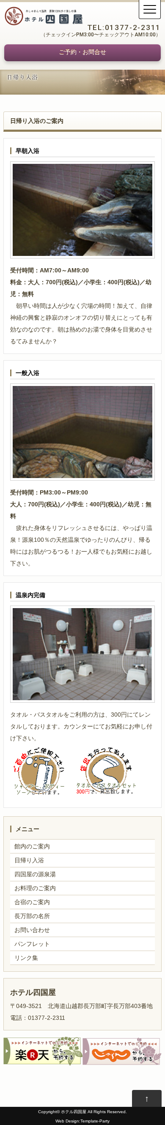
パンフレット (32, 943)
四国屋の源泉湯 (35, 874)
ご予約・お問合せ (82, 52)
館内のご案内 (32, 846)
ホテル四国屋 (73, 1111)
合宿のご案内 (32, 902)
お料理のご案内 (35, 888)
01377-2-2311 (133, 27)
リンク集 (26, 957)
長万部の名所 (32, 916)
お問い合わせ (32, 930)
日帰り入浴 (29, 860)
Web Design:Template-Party (82, 1121)
